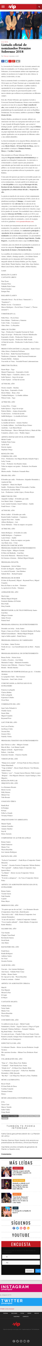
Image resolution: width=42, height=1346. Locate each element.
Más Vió (36, 1313)
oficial (31, 1116)
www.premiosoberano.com (25, 221)
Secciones (14, 1313)
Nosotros (16, 1316)
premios (37, 1116)
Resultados (30, 1270)
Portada (5, 1313)
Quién (4, 42)
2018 (20, 1116)
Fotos (22, 1313)
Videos (29, 1313)
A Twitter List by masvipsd (7, 1309)
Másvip (6, 56)
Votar (38, 1270)
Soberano (5, 1118)
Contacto (25, 1316)
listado (26, 1116)
